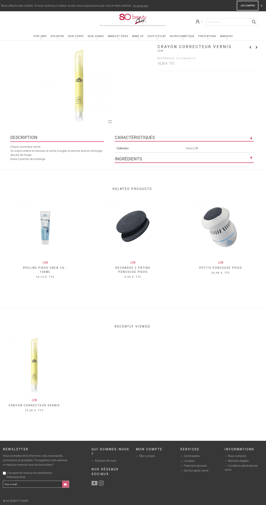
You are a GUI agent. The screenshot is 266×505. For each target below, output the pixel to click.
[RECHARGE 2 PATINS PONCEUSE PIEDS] (133, 227)
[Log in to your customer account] (199, 22)
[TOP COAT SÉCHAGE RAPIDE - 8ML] (250, 47)
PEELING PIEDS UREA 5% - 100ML (45, 269)
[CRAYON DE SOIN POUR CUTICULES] (257, 47)
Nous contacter (237, 456)
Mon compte (147, 456)
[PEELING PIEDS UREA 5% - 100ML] (45, 227)
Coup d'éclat (156, 36)
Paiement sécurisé (195, 465)
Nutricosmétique (182, 36)
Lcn (160, 50)
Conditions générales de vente (241, 467)
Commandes (192, 456)
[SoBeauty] (133, 19)
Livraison (189, 460)
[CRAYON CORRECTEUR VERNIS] (110, 122)
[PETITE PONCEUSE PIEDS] (221, 227)
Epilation (57, 36)
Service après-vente (196, 470)
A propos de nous (105, 460)
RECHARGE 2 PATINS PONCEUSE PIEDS (133, 269)
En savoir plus (140, 5)
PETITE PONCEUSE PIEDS (220, 267)
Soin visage (96, 36)
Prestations (207, 36)
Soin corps (76, 36)
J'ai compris (247, 5)
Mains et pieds (118, 36)
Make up (138, 36)
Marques (226, 36)
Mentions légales (238, 460)
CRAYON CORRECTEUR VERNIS (34, 405)
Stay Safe (40, 36)
